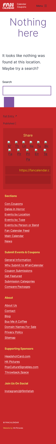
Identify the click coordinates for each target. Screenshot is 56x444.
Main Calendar (14, 236)
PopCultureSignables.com (21, 367)
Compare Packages (17, 286)
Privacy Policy (14, 332)
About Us (11, 305)
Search (7, 82)
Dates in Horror (15, 209)
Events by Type (15, 219)
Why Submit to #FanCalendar (24, 265)
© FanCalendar (11, 422)
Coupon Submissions (18, 270)
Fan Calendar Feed (17, 230)
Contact (10, 310)
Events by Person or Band (22, 225)
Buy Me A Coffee (16, 321)
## (53, 4)
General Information (18, 260)
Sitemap (10, 337)
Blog (8, 316)
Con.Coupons (14, 203)
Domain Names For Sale (20, 326)
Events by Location (17, 214)
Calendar (21, 4)
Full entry (9, 116)
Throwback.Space (17, 372)
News (8, 241)
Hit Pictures (12, 361)
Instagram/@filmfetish (19, 391)
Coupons (21, 6)
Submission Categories (20, 281)
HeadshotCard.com (17, 356)
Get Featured (13, 276)
